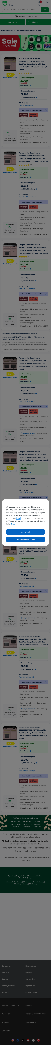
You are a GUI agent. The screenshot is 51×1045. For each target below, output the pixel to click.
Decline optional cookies (25, 539)
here (18, 518)
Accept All (25, 532)
